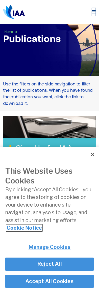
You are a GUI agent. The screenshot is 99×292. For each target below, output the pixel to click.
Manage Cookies (50, 247)
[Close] (92, 154)
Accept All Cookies (49, 281)
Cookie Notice (24, 228)
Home (9, 32)
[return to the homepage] (14, 12)
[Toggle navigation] (94, 12)
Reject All (49, 264)
